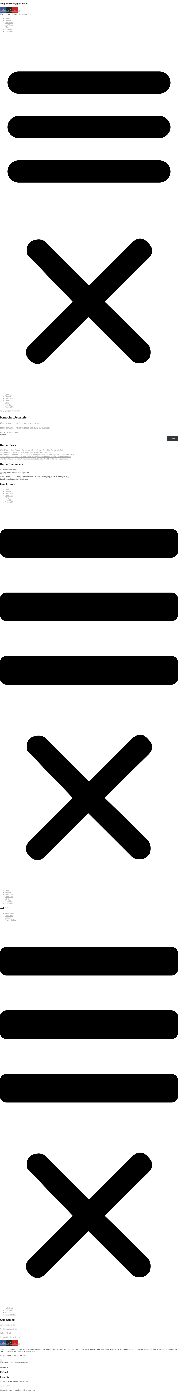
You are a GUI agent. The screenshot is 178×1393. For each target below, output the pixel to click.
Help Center (9, 913)
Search (3, 435)
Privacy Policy (10, 920)
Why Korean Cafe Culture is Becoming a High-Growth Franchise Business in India (32, 450)
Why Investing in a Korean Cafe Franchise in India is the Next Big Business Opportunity (34, 459)
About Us (8, 20)
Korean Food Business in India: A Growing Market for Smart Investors (27, 452)
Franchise (8, 29)
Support (8, 918)
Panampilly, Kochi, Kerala (10, 1337)
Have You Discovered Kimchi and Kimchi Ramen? (25, 427)
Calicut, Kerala (6, 1333)
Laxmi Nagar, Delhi (7, 1325)
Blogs (7, 27)
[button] (89, 212)
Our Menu (9, 23)
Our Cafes (9, 25)
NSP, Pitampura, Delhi (8, 1329)
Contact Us (9, 31)
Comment (14, 432)
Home (7, 18)
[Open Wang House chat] (1, 1360)
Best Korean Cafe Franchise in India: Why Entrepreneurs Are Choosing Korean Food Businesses (37, 454)
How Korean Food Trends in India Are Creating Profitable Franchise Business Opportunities (35, 457)
